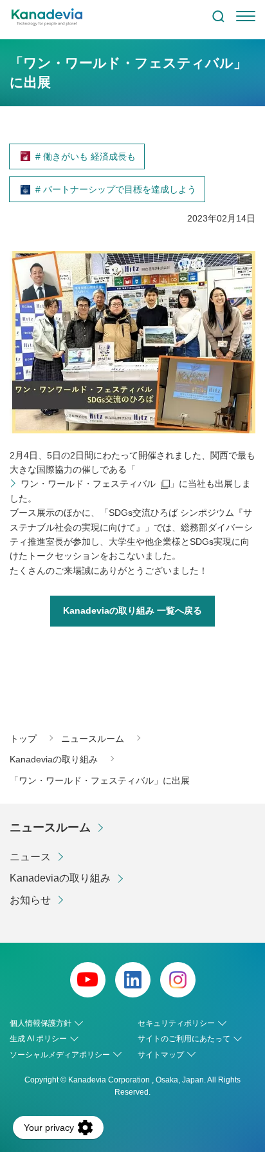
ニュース (30, 856)
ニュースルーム (50, 827)
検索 (218, 16)
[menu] (246, 16)
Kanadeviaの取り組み (60, 878)
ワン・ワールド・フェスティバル (88, 483)
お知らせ (30, 899)
